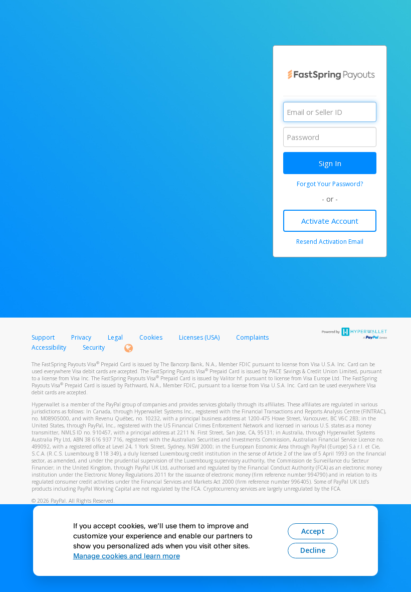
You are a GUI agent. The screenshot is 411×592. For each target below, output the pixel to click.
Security (94, 347)
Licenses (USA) (200, 337)
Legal (115, 337)
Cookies (150, 337)
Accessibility (49, 347)
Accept (313, 531)
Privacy (81, 337)
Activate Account (329, 221)
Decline (312, 550)
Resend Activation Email (329, 241)
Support (43, 337)
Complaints (252, 337)
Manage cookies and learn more (126, 555)
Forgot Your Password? (330, 184)
